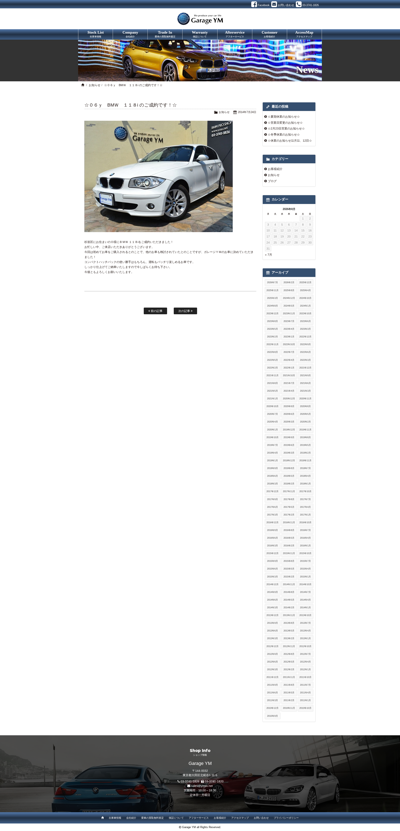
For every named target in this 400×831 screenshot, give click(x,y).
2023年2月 (272, 336)
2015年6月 (272, 568)
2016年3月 (272, 545)
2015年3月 (272, 576)
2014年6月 (272, 599)
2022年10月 (289, 344)
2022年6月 (305, 352)
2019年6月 (289, 445)
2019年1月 (272, 460)
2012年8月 (289, 654)
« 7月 (268, 254)
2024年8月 (272, 305)
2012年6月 (272, 661)
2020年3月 (289, 421)
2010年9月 (272, 716)
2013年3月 (272, 638)
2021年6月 (305, 383)
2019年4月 (272, 452)
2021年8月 (272, 383)
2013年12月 (272, 615)
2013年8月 (289, 623)
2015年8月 (289, 561)
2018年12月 (289, 460)
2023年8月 (272, 321)
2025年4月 (305, 290)
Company (130, 34)
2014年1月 (305, 607)
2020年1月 (272, 429)
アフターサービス (199, 817)
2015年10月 (305, 553)
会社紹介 (131, 817)
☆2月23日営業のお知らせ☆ (286, 128)
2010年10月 (305, 708)
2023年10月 (305, 313)
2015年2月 (289, 576)
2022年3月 (305, 360)
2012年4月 (305, 661)
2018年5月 (289, 476)
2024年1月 (305, 305)
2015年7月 (305, 561)
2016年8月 (289, 530)
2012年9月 (272, 654)
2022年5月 (272, 360)
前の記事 (156, 311)
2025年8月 (289, 290)
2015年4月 (305, 568)
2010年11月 (289, 708)
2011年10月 (305, 677)
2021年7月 (289, 383)
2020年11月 (305, 398)
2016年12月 (272, 522)
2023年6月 (305, 321)
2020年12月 (289, 398)
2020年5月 (305, 414)
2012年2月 (289, 669)
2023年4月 (289, 329)
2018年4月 (305, 476)
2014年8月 (289, 592)
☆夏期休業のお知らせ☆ (284, 116)
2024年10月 (305, 298)
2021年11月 (272, 375)
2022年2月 (272, 367)
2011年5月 (289, 692)
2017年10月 (305, 491)
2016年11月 (289, 522)
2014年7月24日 (247, 112)
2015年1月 (305, 576)
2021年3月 (305, 391)
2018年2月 (289, 483)
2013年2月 (289, 638)
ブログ (272, 181)
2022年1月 (289, 367)
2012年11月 (289, 646)
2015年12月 (272, 553)
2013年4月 (305, 630)
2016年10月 (305, 522)
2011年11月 (289, 677)
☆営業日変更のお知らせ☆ (285, 122)
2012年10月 (305, 646)
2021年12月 (305, 367)
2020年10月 (272, 406)
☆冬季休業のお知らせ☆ (284, 134)
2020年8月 (305, 406)
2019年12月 (289, 429)
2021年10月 (289, 375)
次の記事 (184, 311)
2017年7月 (305, 499)
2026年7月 (272, 282)
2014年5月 (289, 599)
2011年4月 (305, 692)
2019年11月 (305, 429)
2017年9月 (272, 499)
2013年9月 (272, 623)
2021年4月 (289, 391)
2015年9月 (272, 561)
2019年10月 (272, 437)
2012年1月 (305, 669)
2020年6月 (289, 414)
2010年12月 (272, 708)
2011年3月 (272, 700)
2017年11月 (289, 491)
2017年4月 (305, 507)
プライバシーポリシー (286, 817)
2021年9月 (305, 375)
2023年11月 (289, 313)
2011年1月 (305, 700)
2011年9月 (272, 685)
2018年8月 (289, 468)
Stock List (96, 34)
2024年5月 (289, 305)
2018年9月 (272, 468)
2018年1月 (305, 483)
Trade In (165, 34)
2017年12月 (272, 491)
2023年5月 (272, 329)
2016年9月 (272, 530)
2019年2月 (305, 452)
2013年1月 (305, 638)
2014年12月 (272, 584)
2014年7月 (305, 592)
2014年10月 (305, 584)
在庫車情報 (115, 817)
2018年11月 (305, 460)
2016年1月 (305, 545)
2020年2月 (305, 421)
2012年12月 (272, 646)
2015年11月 (289, 553)
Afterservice (235, 34)
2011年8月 (289, 685)
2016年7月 (305, 530)
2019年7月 (272, 445)
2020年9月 (289, 406)
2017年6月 (272, 507)
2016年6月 (272, 538)
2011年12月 (272, 677)
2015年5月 (289, 568)
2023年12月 (272, 313)
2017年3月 (272, 514)
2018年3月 (272, 483)
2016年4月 (305, 538)
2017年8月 (289, 499)
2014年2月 (289, 607)
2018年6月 (272, 476)
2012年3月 (272, 669)
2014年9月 (272, 592)
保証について (176, 817)
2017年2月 (289, 514)
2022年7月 (289, 352)
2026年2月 (289, 282)
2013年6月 (272, 630)
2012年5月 (289, 661)
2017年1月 (305, 514)
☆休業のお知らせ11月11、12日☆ (290, 140)
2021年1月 (272, 398)
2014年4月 (305, 599)
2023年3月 (305, 329)
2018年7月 (305, 468)
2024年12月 (289, 298)
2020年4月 (272, 421)
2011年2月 (289, 700)
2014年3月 (272, 607)
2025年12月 (305, 282)
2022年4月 (289, 360)
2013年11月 (289, 615)
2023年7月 (289, 321)
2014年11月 (289, 584)
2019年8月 (305, 437)
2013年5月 (289, 630)
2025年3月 (272, 298)
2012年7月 (305, 654)
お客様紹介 (275, 169)
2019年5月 (305, 445)
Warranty (200, 34)
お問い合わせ (261, 817)
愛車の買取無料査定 (152, 817)
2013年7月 (305, 623)
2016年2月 (289, 545)
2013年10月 (305, 615)
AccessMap (304, 34)
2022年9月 (305, 344)
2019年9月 (289, 437)
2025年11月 (272, 290)
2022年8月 (272, 352)
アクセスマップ (240, 817)
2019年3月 (289, 452)
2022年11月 (272, 344)
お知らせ (94, 85)
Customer (270, 34)
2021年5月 (272, 391)
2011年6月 (272, 692)
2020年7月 (272, 414)
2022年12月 (305, 336)
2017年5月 (289, 507)
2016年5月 (289, 538)
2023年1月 (289, 336)
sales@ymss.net (202, 785)
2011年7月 (305, 685)
